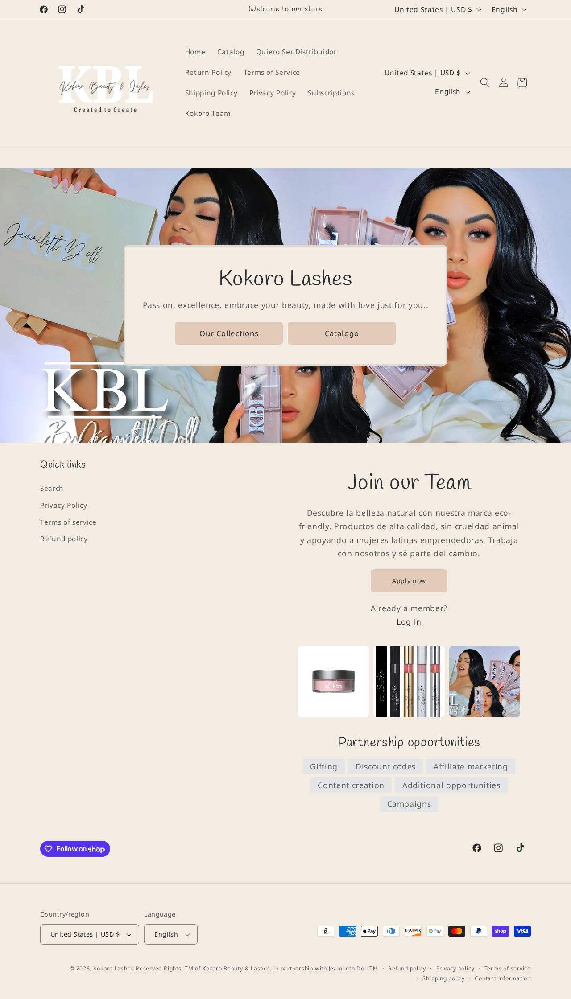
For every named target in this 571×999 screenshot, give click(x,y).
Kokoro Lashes (113, 968)
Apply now (409, 580)
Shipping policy (443, 978)
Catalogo (342, 333)
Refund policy (64, 538)
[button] (485, 82)
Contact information (503, 978)
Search (52, 488)
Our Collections (229, 333)
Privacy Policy (63, 505)
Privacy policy (455, 968)
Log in (409, 621)
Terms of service (68, 522)
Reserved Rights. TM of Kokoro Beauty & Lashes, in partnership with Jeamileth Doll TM (257, 968)
